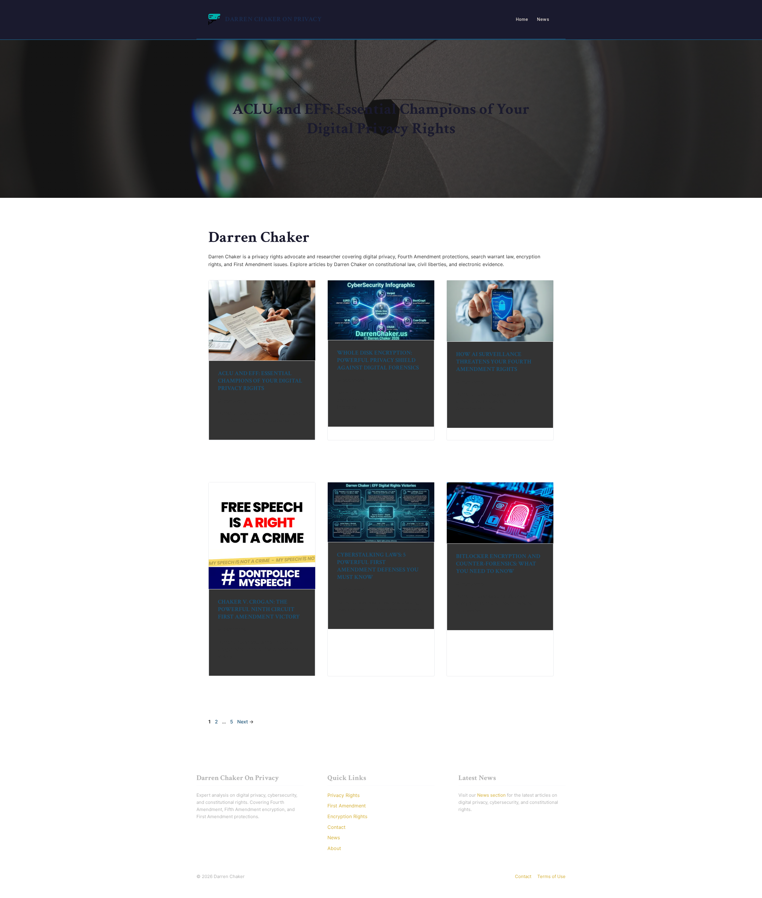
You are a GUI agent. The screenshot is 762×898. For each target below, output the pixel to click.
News (543, 19)
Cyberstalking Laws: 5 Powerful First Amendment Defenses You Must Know (378, 566)
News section (491, 795)
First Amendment (346, 806)
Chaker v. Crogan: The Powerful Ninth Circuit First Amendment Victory (259, 609)
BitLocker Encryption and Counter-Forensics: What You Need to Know (498, 563)
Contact (336, 827)
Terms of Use (551, 876)
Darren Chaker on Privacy (273, 19)
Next (245, 722)
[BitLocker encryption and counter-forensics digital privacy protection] (500, 512)
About (334, 848)
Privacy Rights (343, 795)
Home (522, 19)
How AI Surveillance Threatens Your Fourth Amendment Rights (493, 361)
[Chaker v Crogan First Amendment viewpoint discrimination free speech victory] (262, 535)
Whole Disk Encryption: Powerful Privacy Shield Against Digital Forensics (378, 360)
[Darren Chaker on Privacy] (214, 19)
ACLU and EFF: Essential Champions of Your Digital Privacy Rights (260, 380)
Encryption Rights (347, 816)
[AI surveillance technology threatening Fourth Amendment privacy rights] (500, 310)
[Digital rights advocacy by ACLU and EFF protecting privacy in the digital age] (262, 320)
